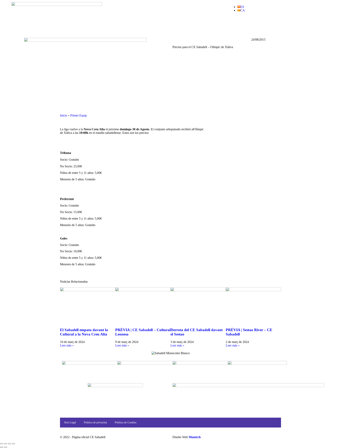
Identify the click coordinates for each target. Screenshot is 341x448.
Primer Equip (78, 115)
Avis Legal (70, 422)
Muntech (195, 437)
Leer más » (67, 345)
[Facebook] (234, 24)
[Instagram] (266, 24)
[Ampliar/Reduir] (1, 443)
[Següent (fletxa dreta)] (5, 447)
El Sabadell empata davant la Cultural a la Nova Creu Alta (84, 332)
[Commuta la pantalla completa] (5, 443)
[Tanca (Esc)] (13, 443)
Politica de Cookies (125, 422)
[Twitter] (245, 24)
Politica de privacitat (95, 422)
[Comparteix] (9, 443)
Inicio (63, 115)
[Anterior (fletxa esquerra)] (1, 447)
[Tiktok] (277, 24)
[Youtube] (255, 24)
